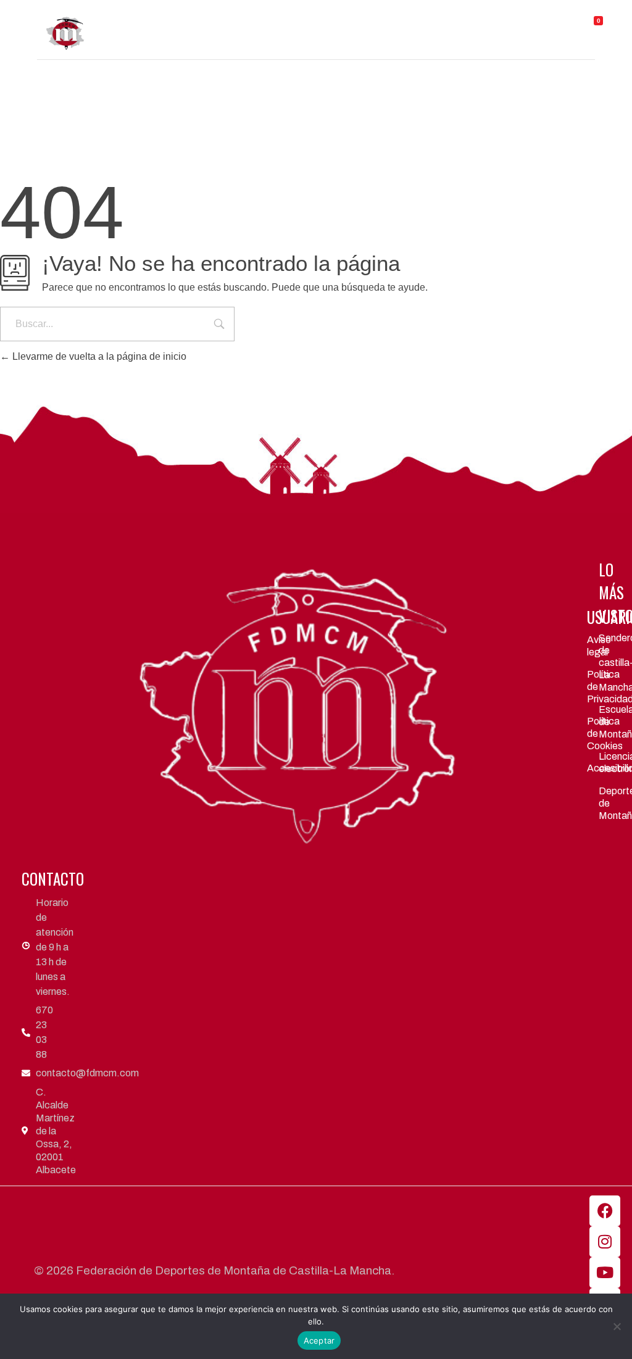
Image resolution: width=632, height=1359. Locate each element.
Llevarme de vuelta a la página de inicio (98, 356)
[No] (616, 1326)
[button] (372, 24)
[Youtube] (604, 1272)
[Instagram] (604, 1241)
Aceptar (319, 1340)
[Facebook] (604, 1210)
